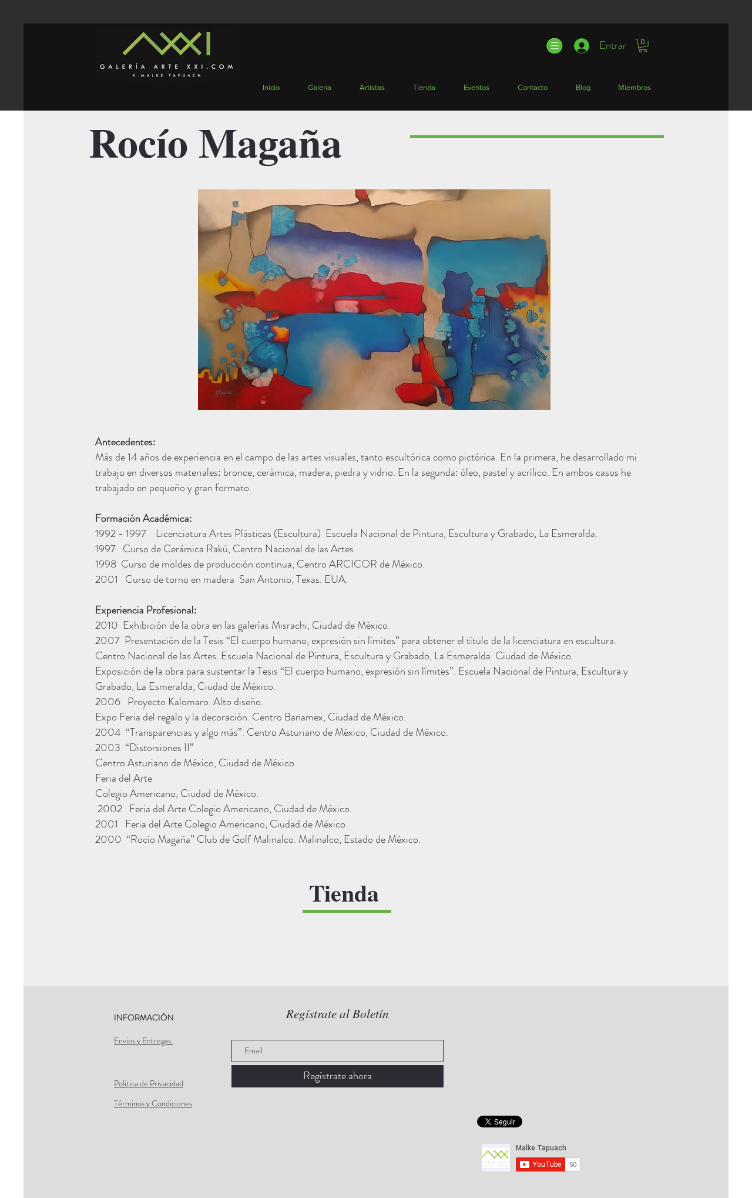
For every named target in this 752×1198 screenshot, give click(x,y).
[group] (373, 951)
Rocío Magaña (215, 142)
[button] (554, 45)
